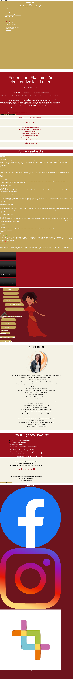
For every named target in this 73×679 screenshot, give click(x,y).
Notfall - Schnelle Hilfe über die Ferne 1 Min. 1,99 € (15, 305)
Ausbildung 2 (7, 327)
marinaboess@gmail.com (13, 15)
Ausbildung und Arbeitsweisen (12, 27)
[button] (11, 289)
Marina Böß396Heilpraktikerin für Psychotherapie (29, 4)
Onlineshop (8, 30)
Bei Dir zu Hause (8, 300)
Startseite (8, 21)
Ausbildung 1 (7, 323)
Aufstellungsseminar (7, 319)
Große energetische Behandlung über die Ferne (15, 309)
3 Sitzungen (9, 293)
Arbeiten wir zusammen (11, 24)
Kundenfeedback (9, 23)
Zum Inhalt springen (3, 0)
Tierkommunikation (10, 28)
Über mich (8, 25)
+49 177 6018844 (9, 16)
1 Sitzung (9, 289)
